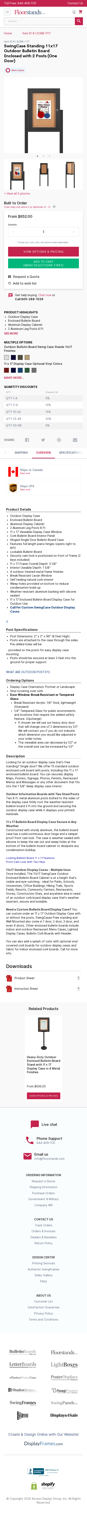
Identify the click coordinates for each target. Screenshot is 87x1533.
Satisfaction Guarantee (43, 1307)
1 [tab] (37, 156)
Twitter (29, 1516)
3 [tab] (50, 156)
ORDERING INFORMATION (43, 1175)
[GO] (79, 21)
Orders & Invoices (43, 1231)
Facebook (15, 1516)
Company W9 (44, 1205)
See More (11, 333)
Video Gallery (43, 1275)
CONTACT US (43, 1219)
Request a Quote (43, 1181)
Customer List (43, 1301)
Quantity (12, 224)
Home (8, 33)
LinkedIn (58, 1516)
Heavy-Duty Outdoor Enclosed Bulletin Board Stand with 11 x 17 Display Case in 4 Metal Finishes (43, 1065)
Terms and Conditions (43, 1319)
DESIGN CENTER (43, 1257)
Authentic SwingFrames (43, 1269)
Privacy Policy (43, 1313)
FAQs (43, 1281)
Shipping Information (43, 1187)
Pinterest (44, 1516)
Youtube (72, 1516)
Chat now (44, 295)
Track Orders (43, 1225)
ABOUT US (43, 1295)
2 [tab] (43, 156)
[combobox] (43, 21)
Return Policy (44, 1243)
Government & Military (43, 1199)
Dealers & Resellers (44, 1237)
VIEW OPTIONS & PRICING (43, 1096)
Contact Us (75, 3)
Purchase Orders (43, 1193)
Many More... (14, 377)
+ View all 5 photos (17, 193)
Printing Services (43, 1263)
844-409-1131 (27, 3)
